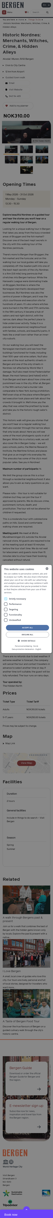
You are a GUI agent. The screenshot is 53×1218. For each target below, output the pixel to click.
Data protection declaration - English (26, 649)
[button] (26, 640)
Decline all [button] (27, 634)
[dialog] (26, 609)
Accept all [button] (27, 627)
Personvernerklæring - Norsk (26, 646)
